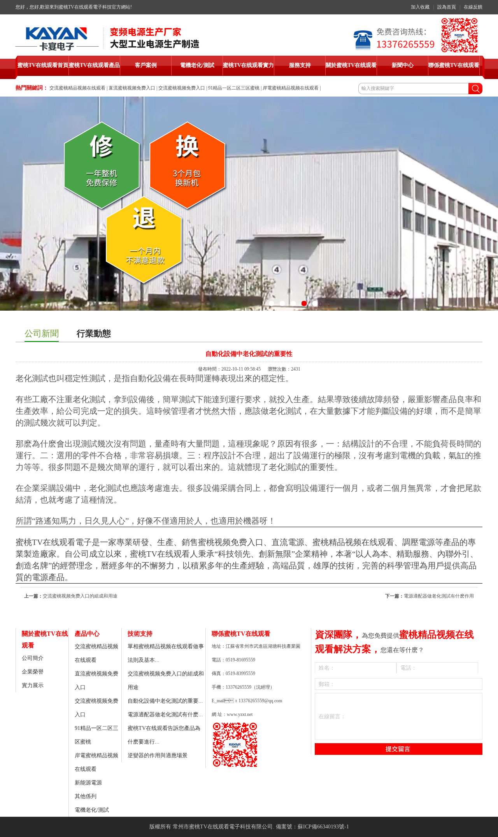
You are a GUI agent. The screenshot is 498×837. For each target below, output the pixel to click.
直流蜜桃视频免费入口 (132, 88)
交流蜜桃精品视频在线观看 (77, 88)
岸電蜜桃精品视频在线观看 (291, 88)
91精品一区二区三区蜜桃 (234, 88)
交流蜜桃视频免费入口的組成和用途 (80, 596)
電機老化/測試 (92, 810)
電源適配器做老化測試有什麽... (165, 714)
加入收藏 (420, 7)
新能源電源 (88, 783)
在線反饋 (473, 7)
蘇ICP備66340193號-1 (323, 827)
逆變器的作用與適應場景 (158, 755)
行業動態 (94, 333)
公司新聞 (42, 333)
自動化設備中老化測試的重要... (165, 701)
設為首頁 (446, 7)
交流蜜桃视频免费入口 (181, 88)
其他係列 (85, 796)
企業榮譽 (33, 672)
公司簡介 (33, 658)
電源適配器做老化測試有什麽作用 (439, 596)
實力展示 (33, 685)
